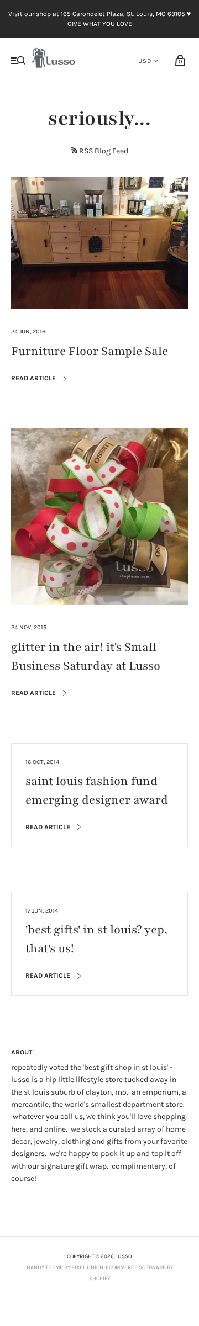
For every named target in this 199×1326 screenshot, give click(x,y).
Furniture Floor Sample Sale (89, 351)
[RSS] (74, 150)
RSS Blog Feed (103, 151)
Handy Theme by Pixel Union (65, 1267)
